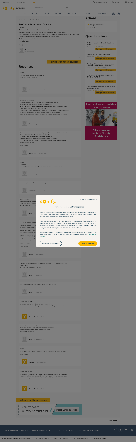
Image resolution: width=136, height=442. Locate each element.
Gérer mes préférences (50, 243)
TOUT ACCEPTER (87, 243)
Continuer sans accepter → (88, 199)
